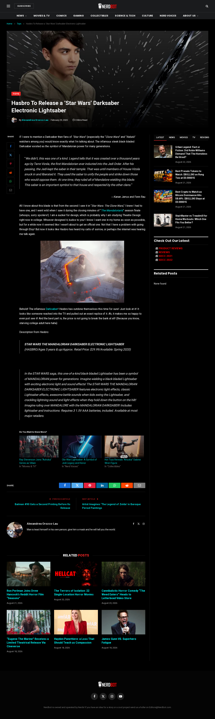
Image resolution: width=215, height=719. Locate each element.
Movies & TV (42, 15)
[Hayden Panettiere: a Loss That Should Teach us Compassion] (76, 622)
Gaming (78, 15)
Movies (184, 137)
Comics (61, 15)
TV (193, 137)
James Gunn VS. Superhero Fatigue (119, 640)
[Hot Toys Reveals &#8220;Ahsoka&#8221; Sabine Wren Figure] (124, 447)
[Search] (206, 6)
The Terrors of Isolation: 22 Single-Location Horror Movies (74, 592)
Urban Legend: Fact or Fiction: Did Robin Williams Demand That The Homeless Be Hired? (191, 152)
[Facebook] (10, 146)
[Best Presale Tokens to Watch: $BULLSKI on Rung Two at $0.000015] (163, 175)
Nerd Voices (168, 15)
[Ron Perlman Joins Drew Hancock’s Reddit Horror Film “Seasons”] (28, 574)
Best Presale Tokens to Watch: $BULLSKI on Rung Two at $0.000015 (189, 174)
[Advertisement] (107, 66)
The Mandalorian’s (112, 210)
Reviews (204, 137)
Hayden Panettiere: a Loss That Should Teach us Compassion (74, 640)
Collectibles (99, 15)
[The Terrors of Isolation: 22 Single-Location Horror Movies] (76, 574)
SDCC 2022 (166, 259)
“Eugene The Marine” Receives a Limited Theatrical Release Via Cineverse (28, 642)
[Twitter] (10, 155)
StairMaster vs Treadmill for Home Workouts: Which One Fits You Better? (191, 219)
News (20, 15)
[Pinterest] (10, 164)
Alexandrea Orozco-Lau (35, 120)
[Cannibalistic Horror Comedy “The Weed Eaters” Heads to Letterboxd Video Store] (123, 574)
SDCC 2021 (166, 256)
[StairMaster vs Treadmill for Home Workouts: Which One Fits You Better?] (163, 220)
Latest (160, 137)
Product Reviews (171, 248)
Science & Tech (125, 15)
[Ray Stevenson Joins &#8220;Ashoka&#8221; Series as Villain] (39, 447)
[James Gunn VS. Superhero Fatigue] (123, 622)
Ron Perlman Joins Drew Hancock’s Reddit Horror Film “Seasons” (25, 594)
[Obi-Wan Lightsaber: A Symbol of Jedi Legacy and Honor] (81, 447)
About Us (189, 15)
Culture (147, 15)
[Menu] (8, 6)
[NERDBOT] (107, 6)
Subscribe (24, 6)
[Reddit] (10, 173)
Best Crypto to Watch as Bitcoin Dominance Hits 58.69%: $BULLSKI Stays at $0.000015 (190, 196)
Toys (16, 93)
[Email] (10, 190)
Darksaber (52, 309)
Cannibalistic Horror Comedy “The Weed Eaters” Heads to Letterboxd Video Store (123, 594)
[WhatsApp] (10, 181)
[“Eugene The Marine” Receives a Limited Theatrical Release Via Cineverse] (28, 622)
